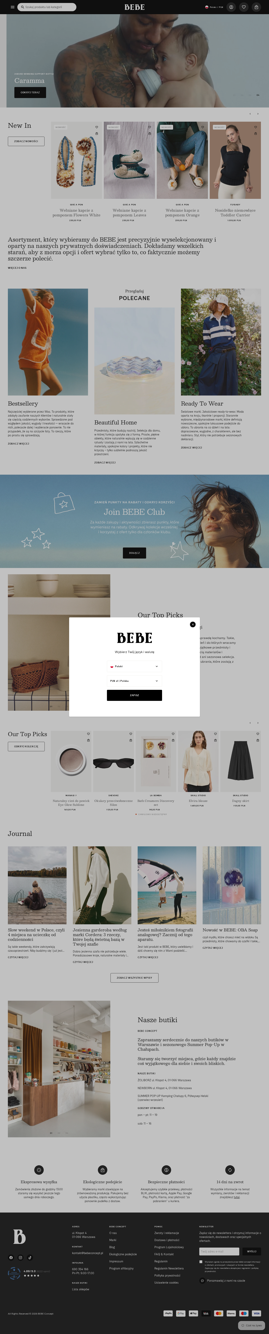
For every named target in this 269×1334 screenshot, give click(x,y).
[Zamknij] (193, 624)
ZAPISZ (134, 695)
